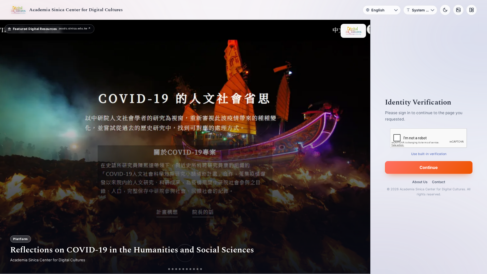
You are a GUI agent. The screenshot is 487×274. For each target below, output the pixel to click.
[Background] (458, 10)
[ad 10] (201, 269)
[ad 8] (194, 269)
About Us (419, 182)
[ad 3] (176, 269)
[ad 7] (190, 269)
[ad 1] (169, 269)
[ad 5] (183, 269)
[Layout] (471, 10)
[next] (361, 146)
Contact (438, 182)
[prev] (9, 146)
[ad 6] (187, 269)
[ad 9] (197, 269)
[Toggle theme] (445, 10)
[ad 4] (180, 269)
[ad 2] (172, 269)
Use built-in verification (428, 154)
